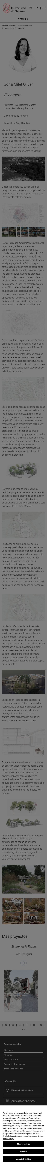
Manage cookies (23, 1144)
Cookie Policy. (8, 1138)
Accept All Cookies (23, 1159)
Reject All (23, 1151)
